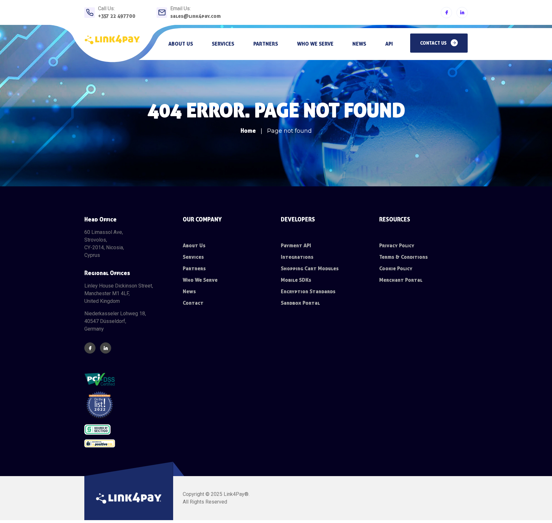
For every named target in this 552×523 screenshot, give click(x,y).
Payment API (296, 246)
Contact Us (434, 43)
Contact (193, 303)
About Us (194, 246)
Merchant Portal (400, 280)
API (389, 44)
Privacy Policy (396, 246)
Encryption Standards (308, 291)
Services (223, 44)
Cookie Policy (395, 268)
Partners (265, 44)
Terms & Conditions (403, 257)
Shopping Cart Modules (310, 268)
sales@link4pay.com (195, 16)
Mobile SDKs (296, 280)
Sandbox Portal (300, 303)
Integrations (297, 257)
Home (248, 130)
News (359, 44)
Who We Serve (200, 280)
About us (180, 44)
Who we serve (315, 44)
